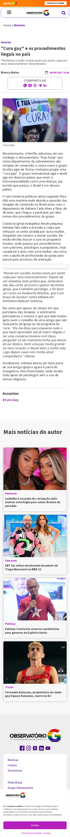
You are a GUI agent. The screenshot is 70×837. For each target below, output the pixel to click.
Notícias (13, 760)
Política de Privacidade (31, 833)
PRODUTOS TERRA (55, 3)
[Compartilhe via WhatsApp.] (25, 86)
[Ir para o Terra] (10, 3)
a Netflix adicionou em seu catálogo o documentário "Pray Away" (33, 155)
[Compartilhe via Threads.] (35, 86)
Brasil (37, 185)
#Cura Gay (10, 400)
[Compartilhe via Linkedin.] (45, 86)
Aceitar (35, 825)
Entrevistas (15, 770)
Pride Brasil (15, 782)
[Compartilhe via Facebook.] (30, 86)
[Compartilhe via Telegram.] (40, 86)
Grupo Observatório (20, 788)
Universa (18, 196)
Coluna (12, 765)
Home (7, 25)
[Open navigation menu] (9, 13)
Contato (46, 833)
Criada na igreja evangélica (21, 223)
